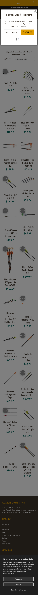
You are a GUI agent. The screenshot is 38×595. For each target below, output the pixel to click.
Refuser (18, 584)
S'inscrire (27, 32)
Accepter (18, 579)
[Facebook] (18, 39)
